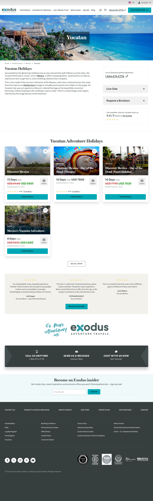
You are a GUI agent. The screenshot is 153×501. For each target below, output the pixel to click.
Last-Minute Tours (61, 10)
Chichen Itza (29, 85)
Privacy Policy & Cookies (49, 428)
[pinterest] (26, 460)
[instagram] (20, 460)
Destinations (25, 10)
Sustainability (10, 423)
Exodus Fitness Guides (85, 432)
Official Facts (45, 432)
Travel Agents (10, 436)
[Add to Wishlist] (45, 151)
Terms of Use (82, 423)
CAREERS (144, 410)
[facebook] (7, 460)
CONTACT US (10, 410)
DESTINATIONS (125, 410)
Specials (86, 10)
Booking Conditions (48, 423)
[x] (13, 460)
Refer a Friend (119, 423)
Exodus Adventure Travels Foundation (91, 436)
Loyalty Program (11, 432)
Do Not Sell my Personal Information (127, 428)
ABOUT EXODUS (65, 410)
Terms (134, 397)
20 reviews (127, 116)
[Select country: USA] (131, 2)
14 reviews (27, 191)
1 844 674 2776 (116, 10)
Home (7, 63)
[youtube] (33, 460)
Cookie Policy (46, 436)
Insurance (8, 440)
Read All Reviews (76, 306)
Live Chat (111, 88)
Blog (93, 10)
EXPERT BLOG (104, 410)
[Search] (100, 10)
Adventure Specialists (85, 428)
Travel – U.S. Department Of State (126, 432)
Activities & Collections (41, 10)
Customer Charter (47, 440)
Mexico (28, 63)
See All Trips (76, 264)
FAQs (6, 428)
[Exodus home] (9, 10)
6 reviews (76, 191)
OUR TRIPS (85, 410)
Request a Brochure (118, 100)
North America (17, 63)
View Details (27, 197)
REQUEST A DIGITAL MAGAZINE (37, 410)
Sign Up (94, 392)
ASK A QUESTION (138, 10)
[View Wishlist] (105, 10)
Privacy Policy (126, 397)
